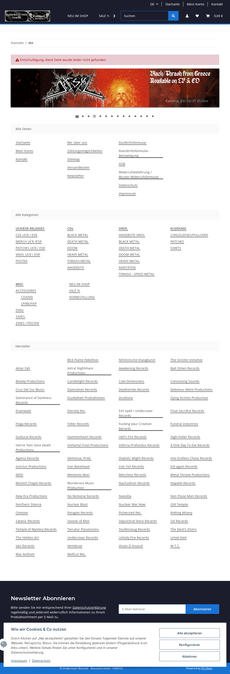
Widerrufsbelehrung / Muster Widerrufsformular (139, 174)
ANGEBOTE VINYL (132, 235)
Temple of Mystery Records (36, 529)
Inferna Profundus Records (139, 445)
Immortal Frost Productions (87, 445)
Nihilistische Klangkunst (137, 360)
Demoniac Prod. (79, 458)
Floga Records (26, 424)
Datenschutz (41, 661)
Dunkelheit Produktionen (86, 398)
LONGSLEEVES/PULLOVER (189, 235)
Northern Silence (28, 504)
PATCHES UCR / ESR (30, 248)
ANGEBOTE (75, 267)
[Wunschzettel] (197, 16)
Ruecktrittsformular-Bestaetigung (134, 153)
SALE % (74, 290)
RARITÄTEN (127, 267)
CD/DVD (27, 297)
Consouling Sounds (184, 381)
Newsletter (75, 176)
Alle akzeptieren (189, 633)
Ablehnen (189, 656)
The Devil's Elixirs (183, 529)
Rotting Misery (181, 512)
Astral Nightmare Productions (80, 370)
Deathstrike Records (134, 389)
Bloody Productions (30, 381)
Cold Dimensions (131, 381)
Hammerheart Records (84, 437)
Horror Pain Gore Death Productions (33, 447)
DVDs (20, 310)
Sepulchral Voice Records (138, 521)
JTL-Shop (206, 668)
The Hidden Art (27, 537)
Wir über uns (77, 142)
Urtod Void (178, 537)
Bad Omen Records (184, 368)
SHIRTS (175, 248)
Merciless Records (132, 475)
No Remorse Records (83, 496)
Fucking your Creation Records (135, 426)
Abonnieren (202, 609)
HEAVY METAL (77, 254)
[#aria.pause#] (77, 116)
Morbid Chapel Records (33, 483)
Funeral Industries (184, 424)
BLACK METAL (77, 235)
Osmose (22, 512)
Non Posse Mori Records (188, 496)
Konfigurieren (189, 645)
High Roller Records (185, 437)
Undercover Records (82, 537)
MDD (19, 475)
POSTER (21, 261)
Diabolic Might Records (136, 458)
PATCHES (177, 241)
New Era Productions (31, 496)
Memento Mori (78, 475)
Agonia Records (27, 458)
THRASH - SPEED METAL (136, 274)
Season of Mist (78, 521)
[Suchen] (173, 16)
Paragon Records (80, 512)
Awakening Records (133, 368)
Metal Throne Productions (190, 475)
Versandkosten (78, 167)
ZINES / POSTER (27, 323)
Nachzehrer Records (134, 483)
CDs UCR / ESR (26, 235)
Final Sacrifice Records (187, 411)
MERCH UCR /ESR (29, 241)
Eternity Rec (76, 411)
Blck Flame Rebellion (82, 360)
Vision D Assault (131, 546)
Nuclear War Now (132, 504)
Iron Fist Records (131, 466)
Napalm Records (182, 483)
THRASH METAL (79, 261)
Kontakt (217, 4)
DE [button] (152, 4)
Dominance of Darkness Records (33, 400)
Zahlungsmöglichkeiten (84, 151)
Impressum (19, 661)
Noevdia (125, 496)
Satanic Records (28, 521)
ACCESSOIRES (26, 290)
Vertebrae (74, 546)
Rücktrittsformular (132, 142)
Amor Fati (23, 368)
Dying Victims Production (189, 398)
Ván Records (25, 546)
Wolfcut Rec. (76, 554)
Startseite (172, 4)
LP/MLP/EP (29, 303)
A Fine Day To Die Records (190, 445)
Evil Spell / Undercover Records (136, 413)
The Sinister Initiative (186, 360)
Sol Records (179, 521)
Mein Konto (195, 4)
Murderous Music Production (80, 485)
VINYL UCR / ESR (28, 254)
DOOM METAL (129, 254)
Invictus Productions (31, 466)
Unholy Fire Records (134, 537)
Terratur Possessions (83, 529)
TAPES (20, 316)
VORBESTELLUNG (82, 297)
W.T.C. (175, 546)
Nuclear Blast (77, 504)
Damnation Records (82, 389)
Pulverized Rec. (130, 512)
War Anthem (25, 554)
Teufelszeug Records (134, 529)
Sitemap (73, 159)
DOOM (72, 248)
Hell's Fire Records (132, 437)
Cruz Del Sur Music (30, 389)
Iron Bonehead (78, 466)
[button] (187, 16)
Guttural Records (28, 437)
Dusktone (126, 398)
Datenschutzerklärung (89, 607)
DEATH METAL (77, 241)
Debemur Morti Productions (191, 389)
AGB (122, 164)
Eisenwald (23, 411)
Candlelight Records (82, 381)
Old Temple (179, 504)
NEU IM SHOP (79, 284)
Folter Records (78, 424)
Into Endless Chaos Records (191, 458)
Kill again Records (183, 466)
